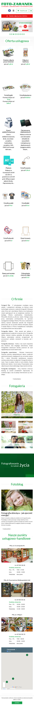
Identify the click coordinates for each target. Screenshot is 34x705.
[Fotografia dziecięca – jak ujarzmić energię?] (17, 500)
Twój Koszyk (23, 10)
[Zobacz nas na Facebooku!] (9, 10)
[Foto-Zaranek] (17, 5)
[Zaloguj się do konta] (31, 10)
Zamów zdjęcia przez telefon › (17, 16)
